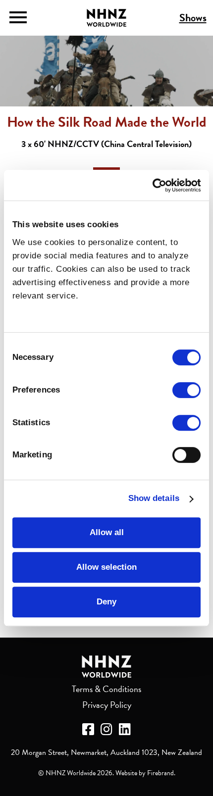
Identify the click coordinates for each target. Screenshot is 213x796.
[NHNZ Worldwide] (106, 666)
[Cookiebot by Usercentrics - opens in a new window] (157, 185)
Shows (193, 17)
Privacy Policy (106, 704)
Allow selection (106, 567)
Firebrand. (161, 773)
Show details (153, 498)
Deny (106, 601)
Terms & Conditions (106, 689)
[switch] (186, 390)
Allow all (107, 532)
